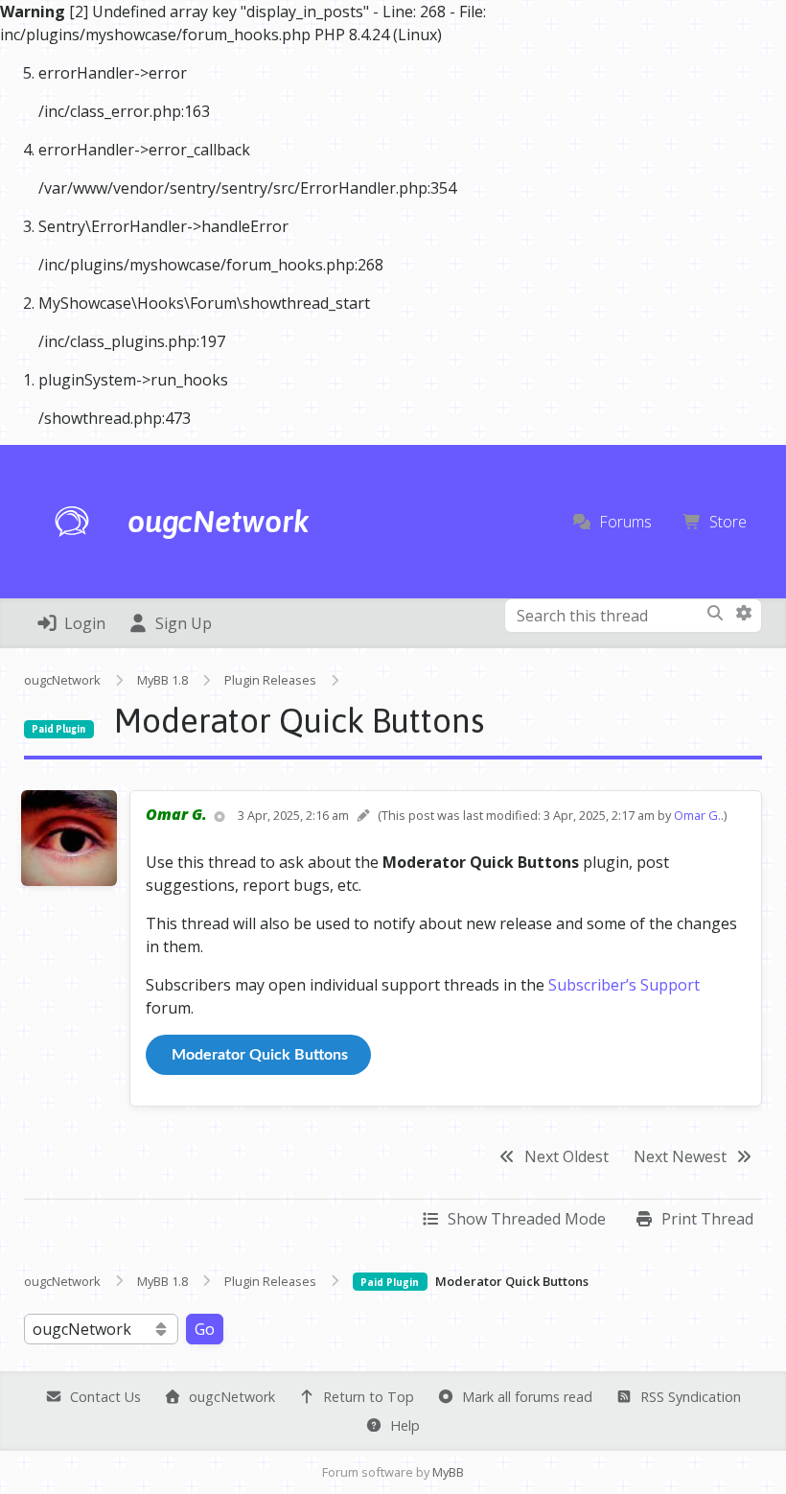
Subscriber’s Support (624, 984)
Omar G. (697, 815)
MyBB (448, 1472)
